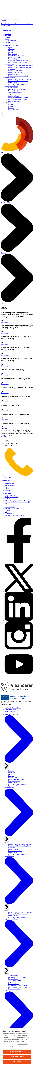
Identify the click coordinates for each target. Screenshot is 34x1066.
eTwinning (11, 49)
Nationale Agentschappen (12, 508)
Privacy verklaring (10, 711)
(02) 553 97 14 (9, 477)
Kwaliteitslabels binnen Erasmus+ (18, 97)
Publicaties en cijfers (14, 101)
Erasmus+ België (10, 42)
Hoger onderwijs (13, 91)
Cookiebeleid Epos (10, 709)
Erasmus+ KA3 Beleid (15, 71)
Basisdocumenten (6, 203)
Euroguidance (12, 54)
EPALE (10, 50)
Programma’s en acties (11, 45)
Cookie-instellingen (17, 1056)
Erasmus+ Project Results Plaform (15, 515)
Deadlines (11, 108)
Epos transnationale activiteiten (17, 62)
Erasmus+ (11, 47)
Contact (7, 39)
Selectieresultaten (13, 96)
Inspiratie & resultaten (11, 86)
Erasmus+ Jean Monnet (15, 72)
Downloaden (4, 322)
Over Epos (8, 35)
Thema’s (7, 37)
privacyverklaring (22, 1043)
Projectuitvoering (10, 77)
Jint (6, 512)
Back (6, 769)
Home (2, 152)
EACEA (7, 510)
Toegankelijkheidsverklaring (13, 708)
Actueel (7, 103)
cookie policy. (9, 1046)
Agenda (10, 106)
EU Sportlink (8, 513)
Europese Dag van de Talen (16, 55)
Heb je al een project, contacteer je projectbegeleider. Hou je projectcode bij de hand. (17, 501)
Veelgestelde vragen (10, 40)
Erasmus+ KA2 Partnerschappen (18, 81)
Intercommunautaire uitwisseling (18, 60)
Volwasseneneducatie (14, 92)
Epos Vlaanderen (6, 30)
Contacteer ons (5, 480)
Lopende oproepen (14, 109)
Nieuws (10, 104)
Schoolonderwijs (13, 87)
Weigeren (17, 1061)
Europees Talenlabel (14, 57)
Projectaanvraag (9, 64)
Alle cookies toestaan (17, 1051)
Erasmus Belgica (13, 59)
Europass (11, 52)
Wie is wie (8, 498)
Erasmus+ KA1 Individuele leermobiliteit (20, 65)
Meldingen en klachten (11, 497)
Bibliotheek (8, 34)
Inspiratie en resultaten (11, 487)
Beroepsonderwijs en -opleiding (17, 89)
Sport (10, 94)
